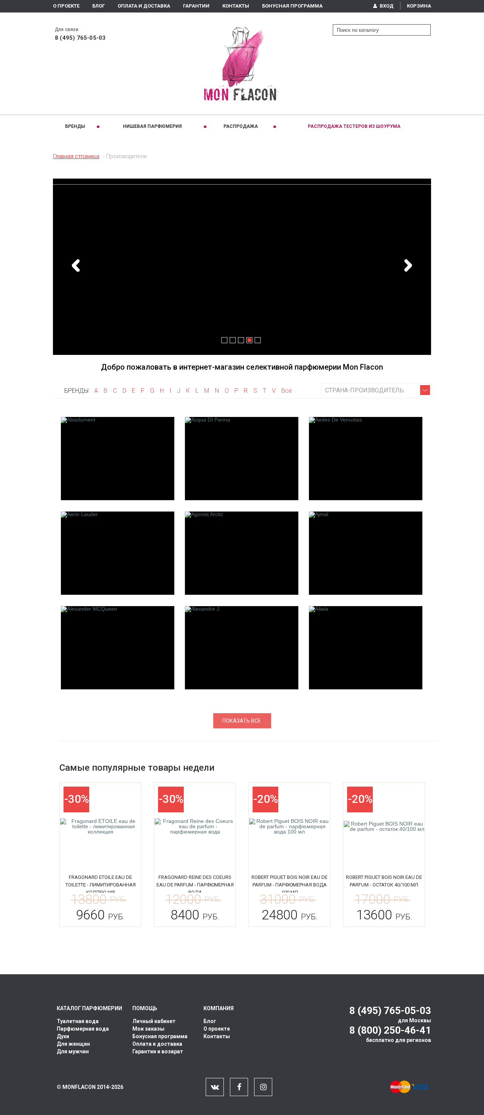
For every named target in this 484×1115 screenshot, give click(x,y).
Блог (98, 6)
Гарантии (196, 6)
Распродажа (240, 126)
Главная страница (76, 156)
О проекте (66, 6)
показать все (241, 721)
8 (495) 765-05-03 (80, 37)
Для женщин (73, 1044)
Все (286, 390)
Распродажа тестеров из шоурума (354, 126)
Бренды (75, 126)
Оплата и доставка (157, 1044)
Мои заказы (148, 1029)
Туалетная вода (78, 1021)
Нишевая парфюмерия (152, 126)
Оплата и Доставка (144, 6)
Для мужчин (73, 1051)
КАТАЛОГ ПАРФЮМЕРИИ (89, 1008)
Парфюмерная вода (83, 1029)
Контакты (235, 6)
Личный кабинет (153, 1021)
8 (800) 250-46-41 (390, 1030)
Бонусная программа (292, 6)
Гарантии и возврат (157, 1051)
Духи (63, 1036)
